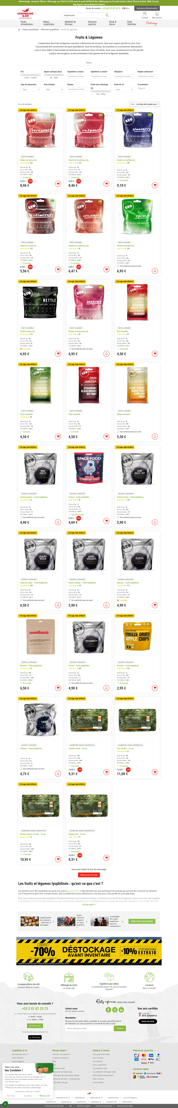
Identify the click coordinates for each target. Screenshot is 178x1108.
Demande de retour (125, 1106)
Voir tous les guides (142, 921)
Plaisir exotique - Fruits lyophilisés (82, 583)
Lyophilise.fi (81, 1102)
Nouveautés (97, 1061)
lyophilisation (73, 891)
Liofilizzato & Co (96, 1097)
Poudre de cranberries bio (79, 246)
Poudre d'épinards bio (125, 246)
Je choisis (28, 1096)
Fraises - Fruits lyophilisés (79, 497)
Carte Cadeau (98, 1082)
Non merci (11, 1096)
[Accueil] (19, 29)
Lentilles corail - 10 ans (78, 749)
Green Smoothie (26, 414)
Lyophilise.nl (51, 1102)
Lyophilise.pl (66, 1102)
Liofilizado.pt (127, 1102)
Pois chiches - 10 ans (125, 749)
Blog (54, 1061)
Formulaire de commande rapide (65, 1075)
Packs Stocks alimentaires (103, 1075)
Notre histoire (17, 1058)
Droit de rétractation (104, 1106)
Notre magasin (18, 1061)
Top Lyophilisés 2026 (101, 1054)
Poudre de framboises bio (79, 160)
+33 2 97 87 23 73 (35, 1008)
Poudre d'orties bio (27, 331)
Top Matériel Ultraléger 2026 (104, 1072)
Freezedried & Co (63, 1097)
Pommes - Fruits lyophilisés (128, 666)
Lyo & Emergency (130, 1097)
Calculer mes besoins (61, 1054)
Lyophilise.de (113, 1097)
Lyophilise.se (96, 1102)
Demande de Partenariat (62, 1072)
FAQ (54, 1065)
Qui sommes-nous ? (20, 1054)
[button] (5, 1104)
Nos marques (98, 1058)
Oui (142, 88)
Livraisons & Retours (60, 1058)
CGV (70, 1106)
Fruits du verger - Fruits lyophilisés (33, 583)
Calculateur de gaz (60, 1082)
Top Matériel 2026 (100, 1068)
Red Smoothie (122, 331)
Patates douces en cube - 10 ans (33, 834)
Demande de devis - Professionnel (66, 1079)
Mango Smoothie (123, 414)
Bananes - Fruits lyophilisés (128, 583)
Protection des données (54, 1106)
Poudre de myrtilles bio (126, 160)
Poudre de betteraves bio (78, 331)
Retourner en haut (89, 875)
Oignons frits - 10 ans (77, 834)
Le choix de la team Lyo (146, 104)
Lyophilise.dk (111, 1102)
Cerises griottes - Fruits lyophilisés (33, 497)
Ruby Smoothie (74, 414)
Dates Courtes (98, 1079)
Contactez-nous (58, 1068)
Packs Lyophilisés (100, 1065)
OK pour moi (45, 1096)
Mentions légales (84, 1106)
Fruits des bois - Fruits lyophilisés (130, 497)
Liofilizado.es (80, 1097)
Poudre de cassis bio (28, 246)
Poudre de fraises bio (28, 160)
